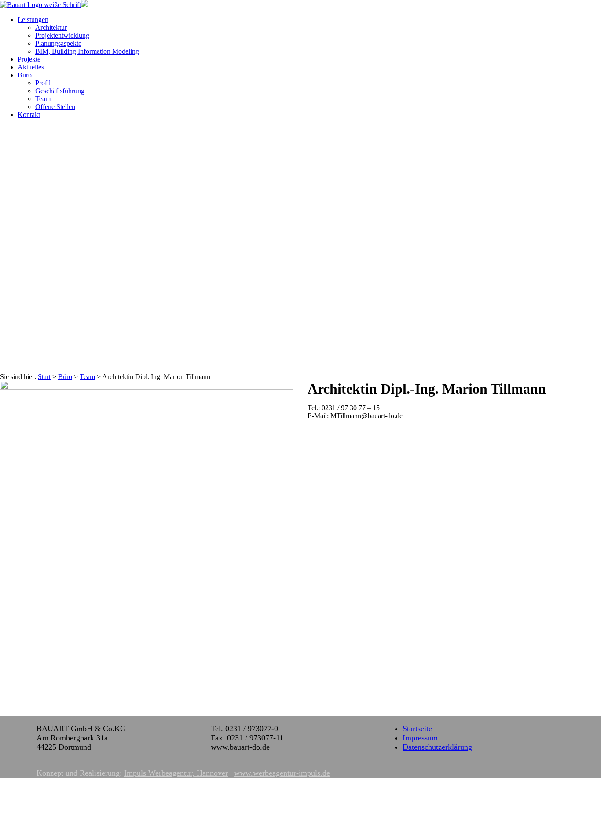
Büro (25, 75)
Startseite (417, 728)
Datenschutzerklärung (437, 747)
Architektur (51, 27)
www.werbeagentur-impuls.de (282, 773)
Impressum (420, 737)
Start (44, 376)
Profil (43, 83)
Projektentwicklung (62, 35)
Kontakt (29, 114)
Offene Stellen (55, 106)
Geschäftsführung (59, 91)
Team (43, 98)
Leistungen (33, 19)
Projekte (29, 59)
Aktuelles (31, 67)
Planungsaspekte (58, 43)
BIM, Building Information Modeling (87, 51)
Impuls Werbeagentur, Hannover (176, 773)
